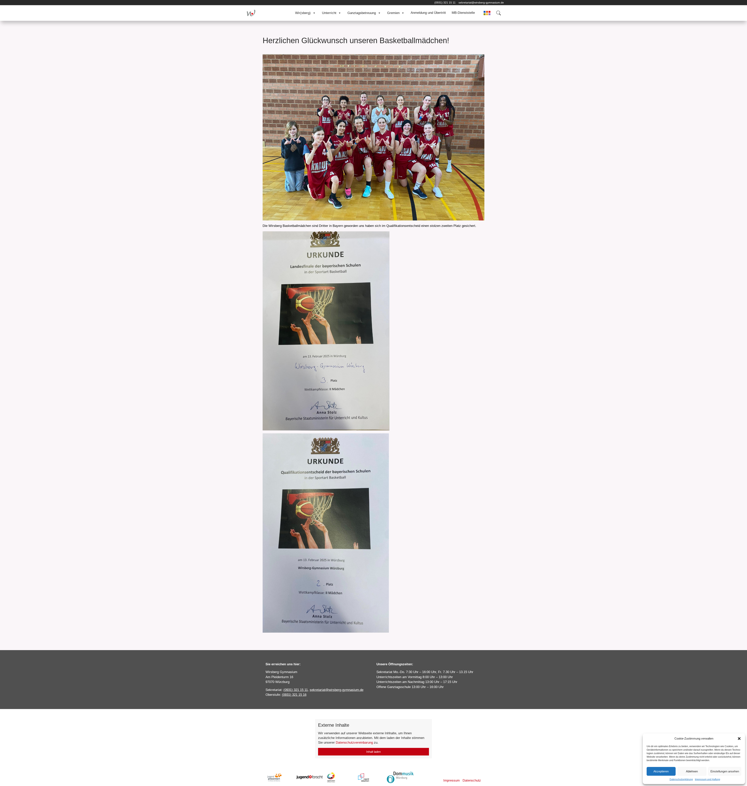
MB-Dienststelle (463, 13)
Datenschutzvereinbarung (354, 742)
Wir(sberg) (303, 13)
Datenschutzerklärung (681, 779)
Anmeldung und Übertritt (428, 13)
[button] (739, 739)
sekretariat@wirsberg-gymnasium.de (481, 2)
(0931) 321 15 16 (294, 695)
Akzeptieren (661, 771)
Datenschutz (472, 780)
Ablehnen (692, 771)
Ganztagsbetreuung (361, 13)
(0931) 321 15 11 (445, 2)
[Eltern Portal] (487, 13)
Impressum (451, 780)
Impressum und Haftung (707, 779)
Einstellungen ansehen (724, 771)
